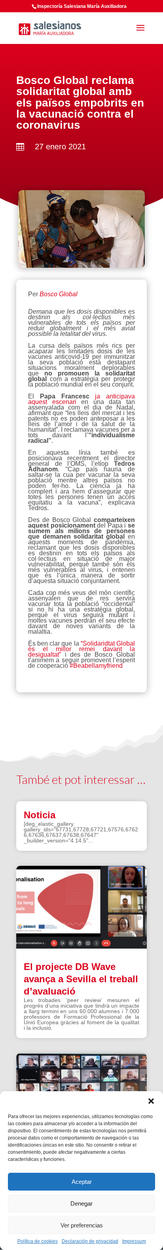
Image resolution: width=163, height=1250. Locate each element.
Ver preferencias (82, 1225)
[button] (151, 1101)
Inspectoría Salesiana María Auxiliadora (82, 6)
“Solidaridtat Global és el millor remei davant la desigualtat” (81, 649)
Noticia (39, 815)
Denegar (81, 1203)
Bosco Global (59, 294)
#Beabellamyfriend (96, 665)
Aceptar (82, 1181)
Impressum (134, 1241)
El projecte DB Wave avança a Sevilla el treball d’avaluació (81, 979)
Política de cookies (37, 1241)
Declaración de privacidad (90, 1241)
